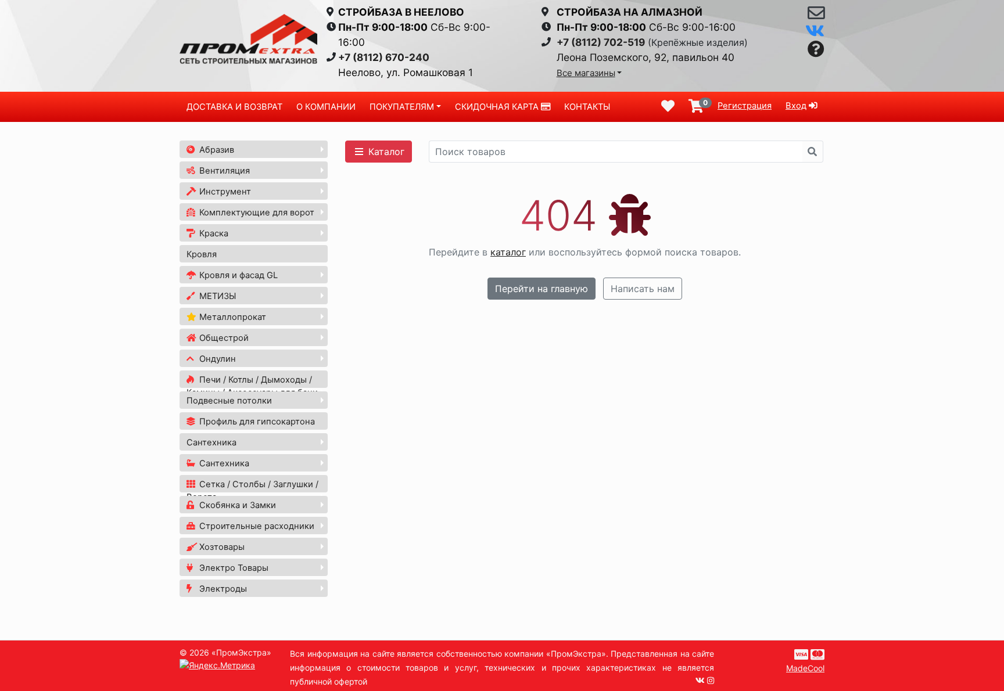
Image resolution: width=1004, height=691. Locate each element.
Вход (796, 105)
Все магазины (586, 72)
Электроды (222, 589)
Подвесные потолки (229, 400)
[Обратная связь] (816, 15)
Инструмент (224, 191)
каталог (508, 252)
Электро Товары (232, 568)
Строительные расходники (255, 526)
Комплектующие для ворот (255, 212)
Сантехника (211, 442)
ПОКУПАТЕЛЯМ (402, 107)
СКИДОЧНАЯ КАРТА (498, 107)
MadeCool (805, 668)
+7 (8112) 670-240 (383, 57)
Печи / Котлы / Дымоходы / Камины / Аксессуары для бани (252, 386)
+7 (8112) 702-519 (601, 42)
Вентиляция (223, 170)
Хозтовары (221, 547)
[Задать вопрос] (816, 50)
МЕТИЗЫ (216, 296)
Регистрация (745, 105)
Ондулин (216, 359)
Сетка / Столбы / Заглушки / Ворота (252, 490)
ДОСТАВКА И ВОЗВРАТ (234, 107)
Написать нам (643, 288)
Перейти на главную (541, 288)
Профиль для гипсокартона (256, 421)
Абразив (215, 150)
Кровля (202, 254)
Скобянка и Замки (236, 505)
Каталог (384, 151)
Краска (212, 233)
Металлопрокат (231, 317)
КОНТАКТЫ (587, 107)
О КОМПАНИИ (326, 107)
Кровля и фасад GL (237, 275)
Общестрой (223, 338)
